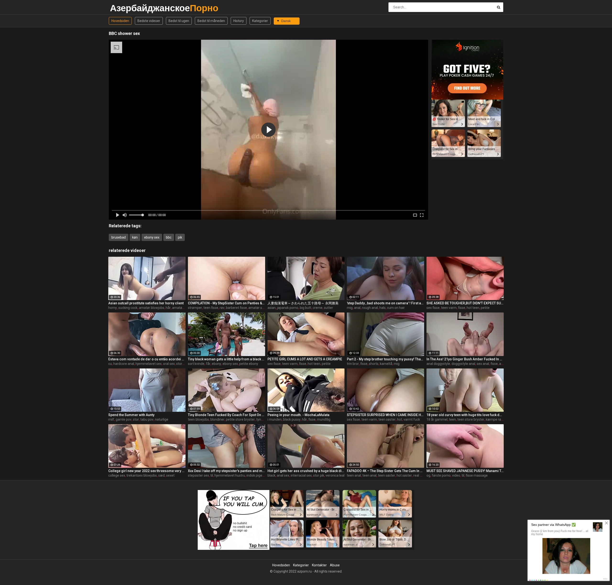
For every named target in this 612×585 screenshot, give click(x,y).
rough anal (370, 308)
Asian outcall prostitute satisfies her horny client (146, 303)
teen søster (387, 419)
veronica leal (335, 475)
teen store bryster (470, 419)
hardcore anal (123, 364)
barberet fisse (236, 308)
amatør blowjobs (151, 308)
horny (112, 308)
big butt (305, 308)
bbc (168, 237)
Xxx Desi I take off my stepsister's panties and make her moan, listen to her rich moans (226, 471)
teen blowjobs (198, 419)
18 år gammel (437, 419)
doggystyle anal (463, 364)
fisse (461, 308)
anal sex (283, 475)
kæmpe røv (494, 419)
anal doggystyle (438, 364)
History (238, 21)
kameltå (386, 364)
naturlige (161, 419)
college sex (116, 475)
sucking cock (127, 308)
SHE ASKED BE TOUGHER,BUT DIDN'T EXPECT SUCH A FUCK (465, 303)
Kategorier (260, 21)
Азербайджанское (122, 8)
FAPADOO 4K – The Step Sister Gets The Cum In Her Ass (385, 471)
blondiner (217, 419)
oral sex (169, 364)
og (428, 475)
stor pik (318, 475)
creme (317, 308)
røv (222, 308)
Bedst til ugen (179, 21)
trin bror (353, 364)
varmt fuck (412, 419)
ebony (216, 364)
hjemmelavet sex (149, 364)
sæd (161, 475)
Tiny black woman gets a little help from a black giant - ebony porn (226, 359)
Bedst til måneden (211, 21)
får (208, 364)
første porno (441, 475)
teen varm (449, 308)
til (211, 475)
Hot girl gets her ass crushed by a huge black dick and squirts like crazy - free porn (306, 471)
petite (485, 308)
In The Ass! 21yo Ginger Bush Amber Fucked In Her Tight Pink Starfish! (465, 359)
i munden (275, 419)
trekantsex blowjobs (141, 475)
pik (180, 237)
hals (382, 308)
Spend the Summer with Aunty (131, 415)
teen (452, 419)
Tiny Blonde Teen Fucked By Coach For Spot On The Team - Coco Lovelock (226, 415)
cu (110, 364)
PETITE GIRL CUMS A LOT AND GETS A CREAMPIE (305, 359)
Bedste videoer (148, 21)
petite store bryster (240, 419)
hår (168, 308)
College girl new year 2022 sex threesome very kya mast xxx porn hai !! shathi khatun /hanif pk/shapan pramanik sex (147, 471)
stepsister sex (198, 475)
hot (399, 419)
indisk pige (254, 475)
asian (272, 308)
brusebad (118, 237)
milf (111, 419)
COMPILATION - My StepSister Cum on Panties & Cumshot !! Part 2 (226, 303)
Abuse (335, 565)
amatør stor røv (260, 308)
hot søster (404, 475)
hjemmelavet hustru (229, 475)
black (271, 475)
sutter (328, 308)
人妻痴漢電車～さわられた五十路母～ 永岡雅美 (303, 303)
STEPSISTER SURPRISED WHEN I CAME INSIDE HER (385, 415)
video (456, 475)
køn (135, 237)
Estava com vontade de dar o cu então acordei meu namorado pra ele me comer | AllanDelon (147, 359)
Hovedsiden (120, 21)
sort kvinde (196, 364)
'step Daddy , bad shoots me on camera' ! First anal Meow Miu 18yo (385, 303)
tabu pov (146, 419)
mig (350, 308)
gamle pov (123, 419)
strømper (195, 308)
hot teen (473, 308)
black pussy (292, 419)
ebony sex (151, 237)
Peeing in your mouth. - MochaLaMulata (298, 415)
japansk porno (287, 308)
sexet (170, 475)
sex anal (483, 364)
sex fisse (433, 308)
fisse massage (477, 475)
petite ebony (248, 364)
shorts (373, 364)
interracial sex (301, 475)
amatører (179, 308)
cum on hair (396, 308)
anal (357, 308)
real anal (419, 475)
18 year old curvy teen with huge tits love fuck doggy (465, 415)
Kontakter (319, 565)
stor (136, 419)
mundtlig (323, 419)
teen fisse (210, 308)
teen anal (354, 475)
